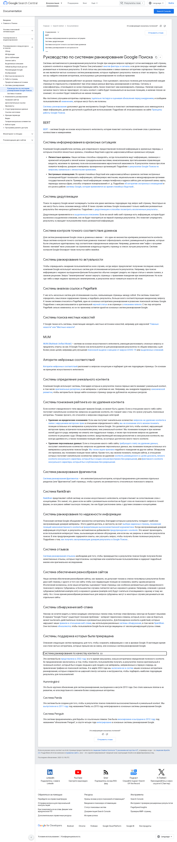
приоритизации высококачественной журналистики (108, 527)
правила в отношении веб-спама (75, 623)
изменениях (67, 101)
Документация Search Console (97, 811)
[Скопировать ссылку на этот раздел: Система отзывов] (71, 549)
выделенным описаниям (86, 214)
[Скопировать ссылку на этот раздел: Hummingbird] (61, 682)
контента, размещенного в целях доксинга (135, 456)
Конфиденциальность (70, 837)
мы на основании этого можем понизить (139, 423)
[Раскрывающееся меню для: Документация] (62, 3)
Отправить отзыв (155, 33)
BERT (45, 129)
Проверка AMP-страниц (141, 811)
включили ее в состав (122, 668)
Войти (171, 3)
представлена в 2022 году (73, 659)
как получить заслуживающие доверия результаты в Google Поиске (94, 539)
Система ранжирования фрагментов (60, 478)
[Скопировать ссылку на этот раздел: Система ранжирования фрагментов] (98, 472)
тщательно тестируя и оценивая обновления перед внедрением (122, 98)
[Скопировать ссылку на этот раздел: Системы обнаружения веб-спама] (95, 607)
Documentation (12, 11)
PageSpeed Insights (139, 807)
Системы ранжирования (55, 106)
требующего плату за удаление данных (138, 443)
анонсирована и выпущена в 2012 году (136, 719)
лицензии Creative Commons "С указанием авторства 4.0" (115, 750)
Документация (52, 3)
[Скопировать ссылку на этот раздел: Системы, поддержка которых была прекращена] (116, 636)
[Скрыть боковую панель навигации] (31, 837)
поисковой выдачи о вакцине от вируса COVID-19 (112, 350)
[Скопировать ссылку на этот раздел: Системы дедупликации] (80, 196)
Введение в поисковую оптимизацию (100, 803)
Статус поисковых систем (95, 807)
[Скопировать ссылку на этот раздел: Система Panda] (64, 698)
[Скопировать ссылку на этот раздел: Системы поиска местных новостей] (97, 317)
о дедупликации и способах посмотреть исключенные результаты (125, 209)
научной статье (100, 304)
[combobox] (132, 3)
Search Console (164, 11)
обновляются (64, 626)
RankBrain (47, 498)
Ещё (93, 3)
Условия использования (48, 837)
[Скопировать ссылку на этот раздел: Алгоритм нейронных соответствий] (97, 360)
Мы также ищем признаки (102, 449)
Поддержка (73, 3)
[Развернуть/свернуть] (58, 32)
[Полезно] (161, 26)
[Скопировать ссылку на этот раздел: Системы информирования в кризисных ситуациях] (118, 142)
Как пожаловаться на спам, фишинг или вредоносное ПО (55, 810)
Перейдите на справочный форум (52, 799)
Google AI (130, 826)
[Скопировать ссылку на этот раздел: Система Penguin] (66, 714)
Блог (85, 3)
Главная (46, 26)
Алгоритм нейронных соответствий (60, 366)
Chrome (82, 826)
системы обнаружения (130, 623)
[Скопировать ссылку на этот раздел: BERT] (53, 122)
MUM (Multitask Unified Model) (57, 343)
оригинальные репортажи (67, 389)
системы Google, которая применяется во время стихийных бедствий (99, 186)
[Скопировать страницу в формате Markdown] (156, 57)
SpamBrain (159, 623)
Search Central (27, 3)
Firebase (94, 826)
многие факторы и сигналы (116, 66)
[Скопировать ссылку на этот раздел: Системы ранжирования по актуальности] (105, 259)
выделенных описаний (152, 350)
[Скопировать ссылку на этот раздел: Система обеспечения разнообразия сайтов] (110, 572)
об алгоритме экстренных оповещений (144, 183)
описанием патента (132, 304)
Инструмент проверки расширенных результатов (152, 803)
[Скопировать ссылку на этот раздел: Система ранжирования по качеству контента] (101, 653)
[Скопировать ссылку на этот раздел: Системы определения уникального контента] (111, 379)
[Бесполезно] (165, 26)
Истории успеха (91, 815)
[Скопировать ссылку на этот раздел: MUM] (53, 337)
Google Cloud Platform (112, 826)
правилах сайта (72, 753)
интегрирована (104, 722)
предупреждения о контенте (124, 530)
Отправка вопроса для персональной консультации (54, 804)
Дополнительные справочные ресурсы (54, 815)
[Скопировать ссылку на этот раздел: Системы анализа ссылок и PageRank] (99, 288)
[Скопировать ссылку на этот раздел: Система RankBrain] (73, 491)
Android (70, 826)
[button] (17, 23)
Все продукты (145, 826)
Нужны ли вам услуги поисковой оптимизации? (104, 799)
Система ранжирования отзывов (59, 556)
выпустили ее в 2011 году (55, 706)
